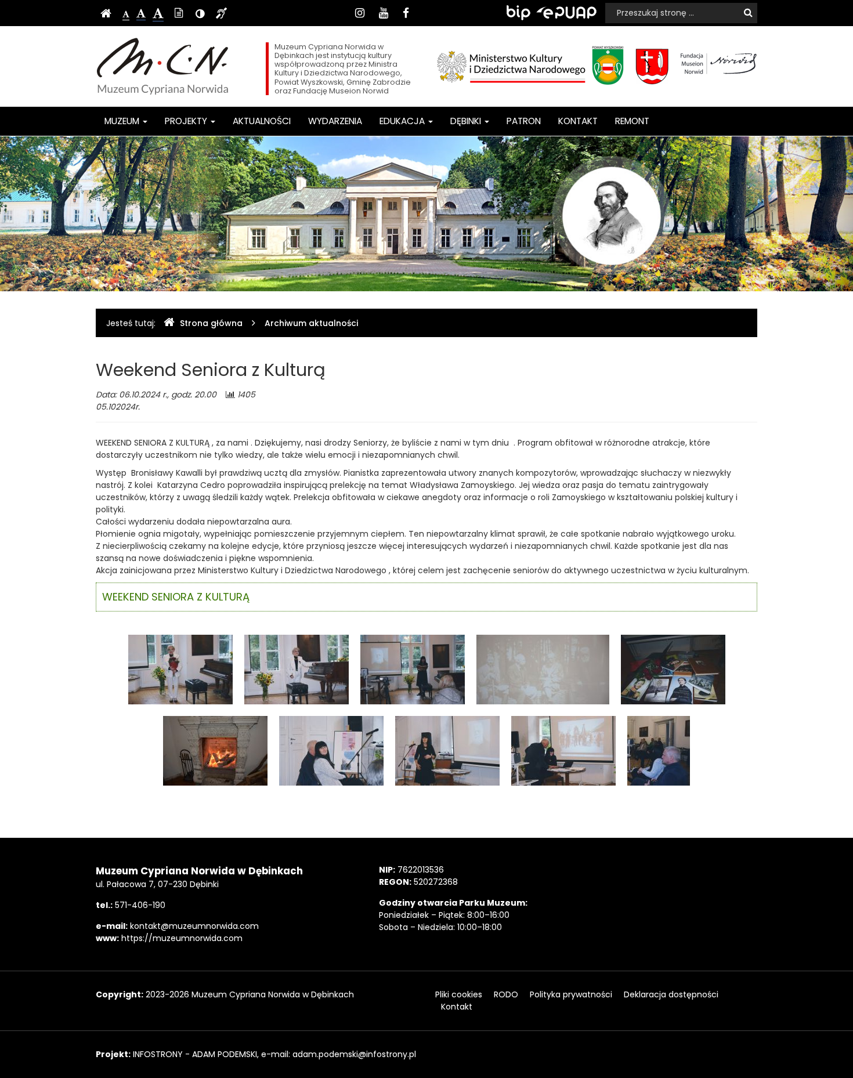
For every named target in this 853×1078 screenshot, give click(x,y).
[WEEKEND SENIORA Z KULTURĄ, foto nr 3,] (413, 669)
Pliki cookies (458, 994)
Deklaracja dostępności (671, 994)
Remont (632, 121)
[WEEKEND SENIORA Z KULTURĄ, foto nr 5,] (673, 669)
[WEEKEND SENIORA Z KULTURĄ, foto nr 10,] (658, 750)
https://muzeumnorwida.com (182, 938)
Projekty (187, 121)
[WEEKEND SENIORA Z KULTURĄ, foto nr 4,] (543, 669)
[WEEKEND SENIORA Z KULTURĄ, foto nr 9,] (563, 750)
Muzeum (123, 121)
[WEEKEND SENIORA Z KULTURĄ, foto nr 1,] (180, 669)
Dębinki (466, 121)
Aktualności (262, 121)
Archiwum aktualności (311, 323)
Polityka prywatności (571, 994)
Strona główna (211, 323)
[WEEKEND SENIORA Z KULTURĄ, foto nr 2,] (296, 669)
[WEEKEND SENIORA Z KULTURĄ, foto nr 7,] (331, 750)
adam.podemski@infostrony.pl (354, 1054)
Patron (524, 121)
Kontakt (578, 121)
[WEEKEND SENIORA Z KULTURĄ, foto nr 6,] (215, 750)
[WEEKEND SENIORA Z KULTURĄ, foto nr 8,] (447, 750)
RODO (506, 994)
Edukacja (403, 121)
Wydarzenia (335, 121)
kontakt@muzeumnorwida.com (194, 926)
